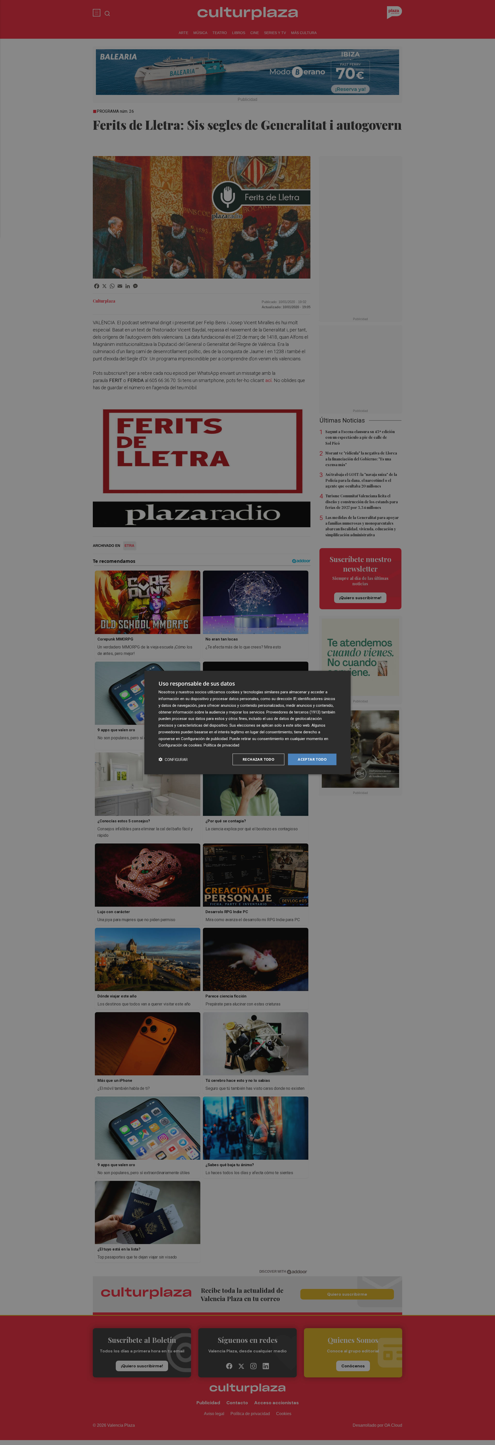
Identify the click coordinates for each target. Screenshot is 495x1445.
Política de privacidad (221, 745)
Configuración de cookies (180, 745)
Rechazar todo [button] (258, 759)
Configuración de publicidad (204, 738)
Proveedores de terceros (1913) (293, 712)
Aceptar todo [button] (312, 759)
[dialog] (247, 722)
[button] (173, 759)
